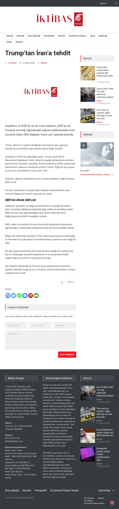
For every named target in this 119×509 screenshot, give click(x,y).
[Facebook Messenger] (24, 295)
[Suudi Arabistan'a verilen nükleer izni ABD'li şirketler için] (88, 435)
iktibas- (44, 63)
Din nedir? (85, 171)
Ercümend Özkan (77, 35)
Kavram (61, 35)
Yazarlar (20, 35)
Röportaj (103, 35)
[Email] (36, 295)
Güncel (9, 35)
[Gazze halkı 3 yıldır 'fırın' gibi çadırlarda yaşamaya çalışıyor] (88, 94)
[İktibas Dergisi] (59, 22)
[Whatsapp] (19, 295)
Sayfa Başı (104, 490)
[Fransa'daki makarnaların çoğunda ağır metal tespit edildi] (88, 73)
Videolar (106, 175)
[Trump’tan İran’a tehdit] (40, 92)
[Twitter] (13, 295)
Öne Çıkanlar (34, 35)
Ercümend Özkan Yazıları (64, 490)
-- (97, 80)
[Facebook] (7, 295)
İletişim (19, 42)
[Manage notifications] (112, 502)
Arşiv (92, 35)
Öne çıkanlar (12, 490)
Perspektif (49, 35)
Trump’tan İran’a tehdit (38, 53)
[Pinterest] (30, 295)
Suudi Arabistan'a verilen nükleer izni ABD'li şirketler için (105, 433)
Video (9, 42)
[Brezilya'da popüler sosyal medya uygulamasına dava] (88, 454)
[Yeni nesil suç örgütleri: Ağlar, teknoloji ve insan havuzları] (88, 116)
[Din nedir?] (97, 154)
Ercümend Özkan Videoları (91, 175)
